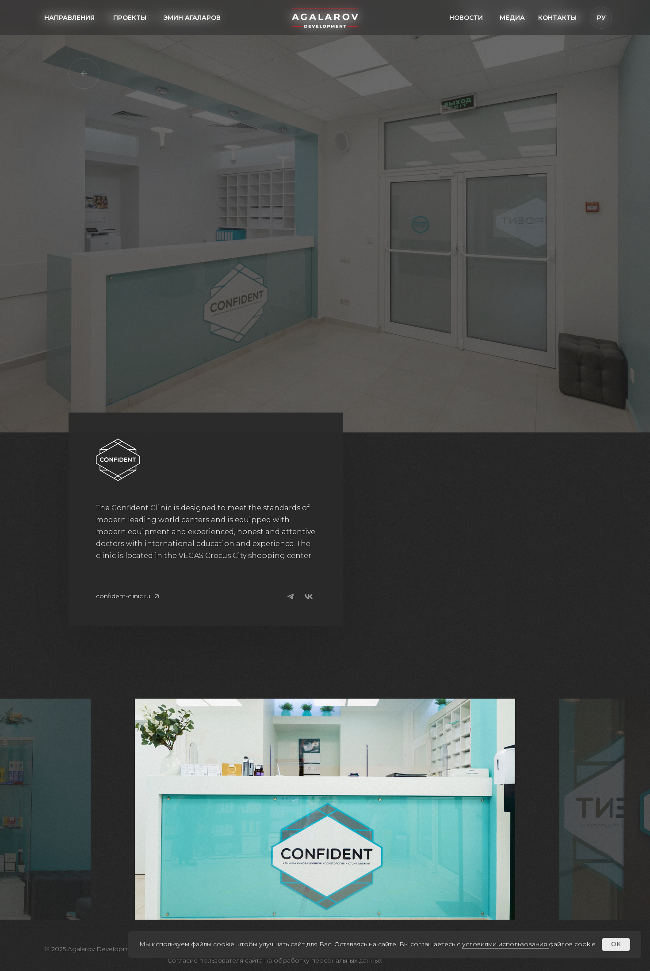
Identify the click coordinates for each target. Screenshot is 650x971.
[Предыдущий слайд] (113, 809)
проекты (129, 18)
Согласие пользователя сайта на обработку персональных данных (275, 960)
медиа (512, 18)
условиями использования (504, 944)
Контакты (557, 18)
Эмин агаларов (192, 18)
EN (600, 35)
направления (69, 18)
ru (601, 53)
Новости (466, 18)
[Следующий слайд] (537, 809)
